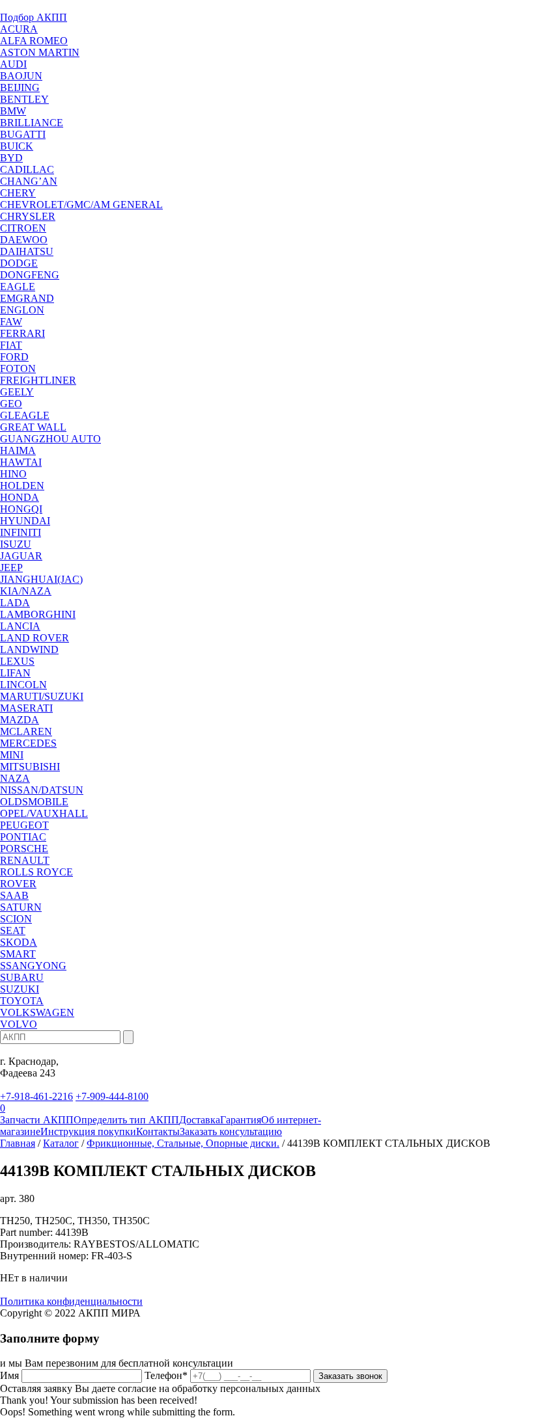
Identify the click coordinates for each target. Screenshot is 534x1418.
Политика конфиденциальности (71, 1301)
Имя (9, 1375)
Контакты (158, 1131)
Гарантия (240, 1119)
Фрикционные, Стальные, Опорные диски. (183, 1143)
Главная (17, 1143)
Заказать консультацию (231, 1131)
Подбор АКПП (33, 17)
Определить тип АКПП (126, 1119)
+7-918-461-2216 (36, 1096)
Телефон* (166, 1375)
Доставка (199, 1119)
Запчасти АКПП (37, 1119)
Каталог (61, 1143)
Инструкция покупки (88, 1131)
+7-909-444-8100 (112, 1096)
